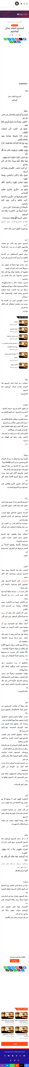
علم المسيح (10, 22)
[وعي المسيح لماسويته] (23, 337)
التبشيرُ (16, 322)
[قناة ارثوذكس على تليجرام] (14, 14)
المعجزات (24, 581)
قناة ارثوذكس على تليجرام (14, 9)
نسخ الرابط (14, 960)
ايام (26, 444)
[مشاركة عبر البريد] (10, 970)
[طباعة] (6, 970)
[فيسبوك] (24, 39)
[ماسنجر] (8, 39)
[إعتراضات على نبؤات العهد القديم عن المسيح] (7, 1015)
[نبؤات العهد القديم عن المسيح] (21, 1029)
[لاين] (10, 42)
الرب (18, 591)
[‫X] (20, 39)
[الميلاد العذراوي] (23, 330)
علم (14, 22)
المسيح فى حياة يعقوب (8, 1035)
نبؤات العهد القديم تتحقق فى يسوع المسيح (21, 1021)
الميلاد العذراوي (14, 329)
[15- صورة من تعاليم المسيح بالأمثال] (23, 355)
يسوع (3, 613)
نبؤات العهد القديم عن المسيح (22, 1035)
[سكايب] (12, 39)
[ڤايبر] (14, 42)
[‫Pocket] (16, 39)
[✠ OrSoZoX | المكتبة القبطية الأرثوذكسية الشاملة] (17, 3)
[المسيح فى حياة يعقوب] (7, 1029)
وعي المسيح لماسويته (12, 336)
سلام (12, 595)
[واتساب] (4, 39)
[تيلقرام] (18, 42)
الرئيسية (18, 22)
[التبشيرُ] (23, 323)
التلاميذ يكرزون (14, 365)
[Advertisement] (14, 60)
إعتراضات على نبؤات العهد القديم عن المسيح (8, 1021)
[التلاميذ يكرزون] (23, 366)
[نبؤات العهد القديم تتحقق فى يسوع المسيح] (21, 1015)
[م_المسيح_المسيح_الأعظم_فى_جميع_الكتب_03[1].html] (23, 344)
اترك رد (14, 1044)
